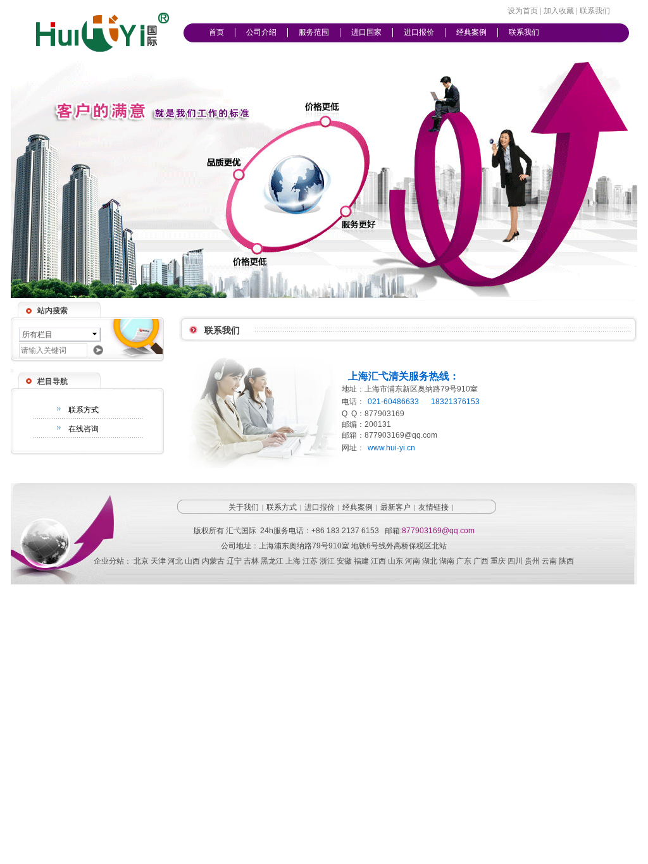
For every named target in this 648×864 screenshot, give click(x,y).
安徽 (344, 561)
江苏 (310, 561)
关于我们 (243, 507)
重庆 (498, 561)
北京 (141, 561)
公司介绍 (261, 32)
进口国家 (366, 32)
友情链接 (433, 507)
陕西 (566, 561)
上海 (293, 561)
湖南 (446, 561)
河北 (175, 561)
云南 (549, 561)
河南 (412, 561)
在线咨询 (83, 428)
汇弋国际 (241, 530)
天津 (158, 561)
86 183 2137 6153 (347, 530)
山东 (395, 561)
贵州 (532, 561)
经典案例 (471, 32)
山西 (192, 561)
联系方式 (83, 409)
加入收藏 (559, 10)
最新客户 (395, 507)
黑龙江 (272, 561)
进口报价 (419, 32)
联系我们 (524, 32)
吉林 (251, 561)
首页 (216, 32)
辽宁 (234, 561)
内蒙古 (213, 561)
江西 (378, 561)
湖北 (429, 561)
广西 (481, 561)
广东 (463, 561)
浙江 (327, 561)
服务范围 (314, 32)
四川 (515, 561)
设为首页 (523, 10)
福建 (361, 561)
